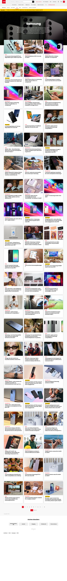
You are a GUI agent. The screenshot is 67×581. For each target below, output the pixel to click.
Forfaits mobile (20, 4)
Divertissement (25, 7)
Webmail (61, 2)
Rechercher (33, 2)
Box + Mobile (33, 4)
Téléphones (27, 4)
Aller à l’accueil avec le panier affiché (58, 2)
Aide (50, 1)
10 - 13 (35, 510)
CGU (9, 533)
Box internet (14, 4)
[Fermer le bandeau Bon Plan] (66, 10)
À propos (14, 533)
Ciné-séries (13, 7)
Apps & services (38, 1)
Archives (5, 533)
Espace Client (64, 2)
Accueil (8, 7)
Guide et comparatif (32, 7)
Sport (20, 7)
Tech (17, 7)
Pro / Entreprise (45, 1)
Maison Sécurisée (41, 4)
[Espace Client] (64, 2)
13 (44, 507)
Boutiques (54, 1)
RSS (18, 533)
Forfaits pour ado (51, 4)
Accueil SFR (4, 1)
